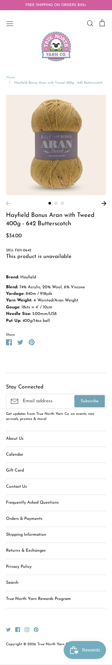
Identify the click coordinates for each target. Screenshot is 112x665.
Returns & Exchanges (26, 550)
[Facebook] (15, 629)
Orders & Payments (24, 519)
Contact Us (16, 486)
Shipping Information (26, 534)
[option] (56, 145)
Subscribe (90, 401)
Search (12, 582)
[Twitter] (6, 629)
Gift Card (15, 470)
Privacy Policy (19, 567)
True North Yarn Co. (54, 644)
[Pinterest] (34, 629)
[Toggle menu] (10, 23)
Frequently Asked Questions (32, 502)
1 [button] (49, 203)
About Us (15, 438)
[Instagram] (24, 629)
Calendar (14, 454)
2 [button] (56, 203)
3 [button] (62, 203)
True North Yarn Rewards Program (38, 599)
